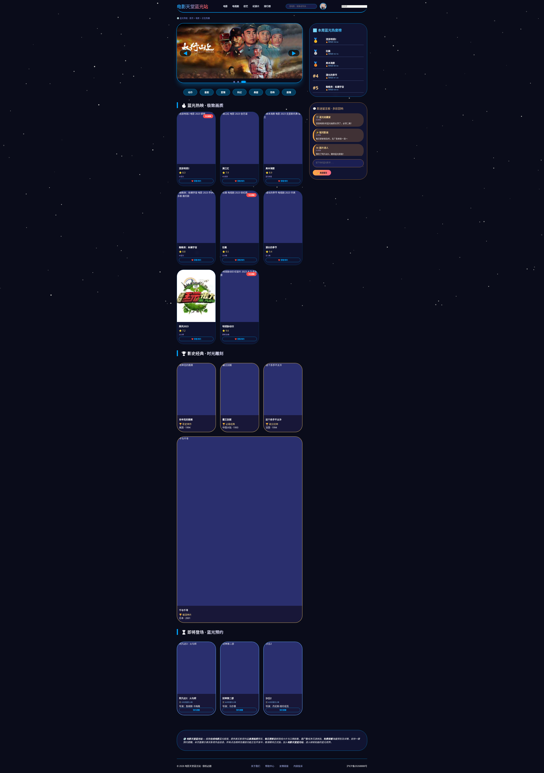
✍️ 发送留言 (322, 173)
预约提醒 (196, 710)
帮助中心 (269, 766)
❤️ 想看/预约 (196, 181)
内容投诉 (298, 766)
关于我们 (255, 766)
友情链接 (283, 766)
